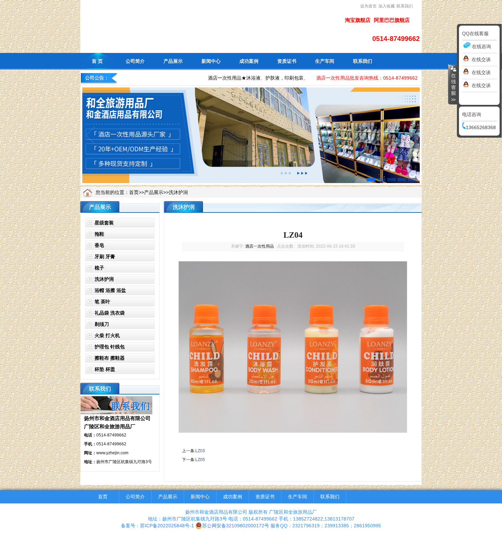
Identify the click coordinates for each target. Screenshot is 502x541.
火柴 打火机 (107, 335)
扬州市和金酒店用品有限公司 (117, 418)
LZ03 (200, 450)
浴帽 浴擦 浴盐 (110, 290)
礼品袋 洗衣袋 (110, 313)
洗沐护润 (178, 192)
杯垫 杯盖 (105, 369)
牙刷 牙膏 (105, 256)
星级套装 (104, 222)
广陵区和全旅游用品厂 (109, 426)
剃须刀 (102, 324)
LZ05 (200, 459)
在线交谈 (481, 59)
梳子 (99, 267)
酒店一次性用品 (259, 246)
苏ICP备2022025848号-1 (167, 525)
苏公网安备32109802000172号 (235, 525)
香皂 (99, 245)
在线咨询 (481, 46)
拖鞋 (99, 234)
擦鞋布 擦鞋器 (110, 358)
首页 (134, 192)
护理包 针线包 (110, 346)
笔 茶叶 (102, 301)
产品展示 (153, 192)
